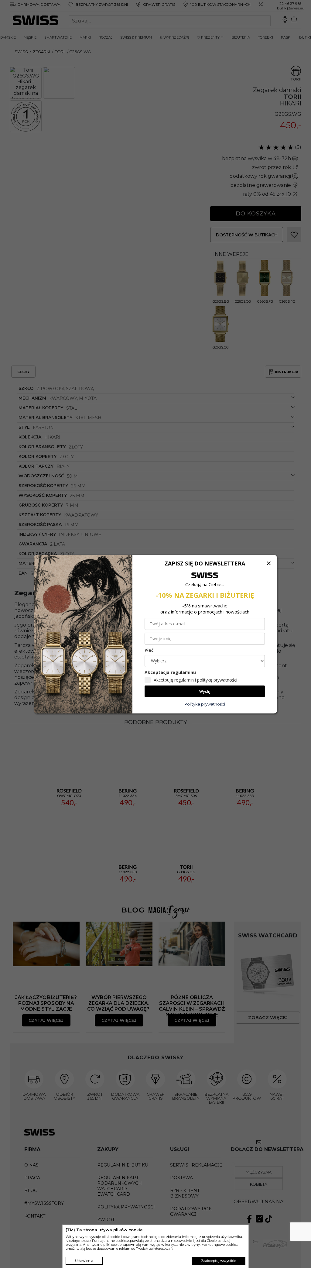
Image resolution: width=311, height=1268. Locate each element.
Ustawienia (84, 1261)
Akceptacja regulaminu (170, 672)
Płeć (149, 650)
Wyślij (204, 691)
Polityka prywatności (204, 704)
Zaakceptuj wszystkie (218, 1261)
